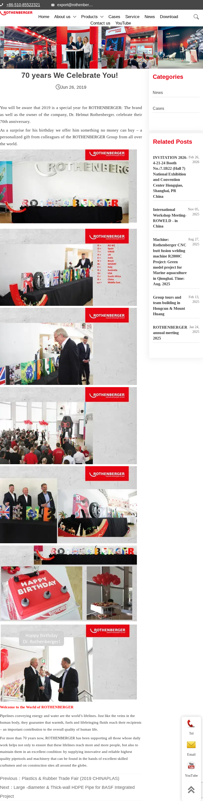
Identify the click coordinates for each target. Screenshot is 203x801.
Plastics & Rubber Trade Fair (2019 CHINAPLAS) (70, 778)
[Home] (16, 13)
